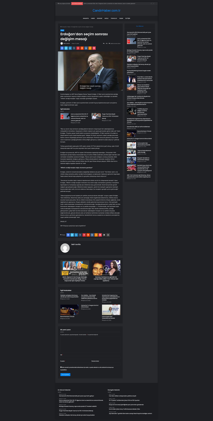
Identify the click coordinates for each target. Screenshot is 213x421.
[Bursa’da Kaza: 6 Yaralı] (69, 310)
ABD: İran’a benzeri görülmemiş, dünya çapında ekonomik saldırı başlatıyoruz (139, 176)
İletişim (127, 18)
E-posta (62, 361)
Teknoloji (114, 18)
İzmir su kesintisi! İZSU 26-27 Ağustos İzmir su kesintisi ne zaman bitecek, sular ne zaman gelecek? (144, 42)
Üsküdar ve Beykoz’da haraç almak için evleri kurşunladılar (69, 296)
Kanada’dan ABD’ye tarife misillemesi (138, 126)
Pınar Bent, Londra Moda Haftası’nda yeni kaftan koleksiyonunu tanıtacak (145, 78)
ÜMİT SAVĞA (66, 43)
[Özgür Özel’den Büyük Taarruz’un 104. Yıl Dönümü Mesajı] (96, 116)
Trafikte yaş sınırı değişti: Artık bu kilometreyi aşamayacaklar (142, 111)
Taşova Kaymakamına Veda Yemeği (144, 151)
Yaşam (121, 18)
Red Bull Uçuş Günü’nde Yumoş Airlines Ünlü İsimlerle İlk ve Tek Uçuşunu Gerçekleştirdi (144, 168)
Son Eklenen (140, 26)
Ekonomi (99, 18)
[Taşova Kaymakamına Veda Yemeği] (131, 153)
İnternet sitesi (95, 361)
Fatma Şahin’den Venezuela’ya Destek (108, 317)
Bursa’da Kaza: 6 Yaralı (67, 316)
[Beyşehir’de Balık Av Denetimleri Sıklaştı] (131, 160)
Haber (93, 18)
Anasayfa (86, 18)
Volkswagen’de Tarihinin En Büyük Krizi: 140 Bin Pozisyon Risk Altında (139, 97)
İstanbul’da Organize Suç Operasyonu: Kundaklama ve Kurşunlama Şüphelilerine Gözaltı (111, 297)
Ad (61, 354)
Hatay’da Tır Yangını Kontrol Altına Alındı (89, 306)
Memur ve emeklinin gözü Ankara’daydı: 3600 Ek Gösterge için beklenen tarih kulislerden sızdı (144, 88)
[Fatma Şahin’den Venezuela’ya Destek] (111, 310)
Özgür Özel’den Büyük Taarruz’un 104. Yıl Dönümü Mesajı (110, 116)
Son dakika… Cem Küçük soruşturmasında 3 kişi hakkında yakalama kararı (89, 296)
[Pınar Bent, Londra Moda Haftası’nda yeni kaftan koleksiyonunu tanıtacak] (131, 79)
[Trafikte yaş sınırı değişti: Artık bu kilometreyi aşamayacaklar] (131, 111)
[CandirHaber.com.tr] (106, 10)
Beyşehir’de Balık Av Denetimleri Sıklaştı (143, 159)
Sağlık (106, 18)
